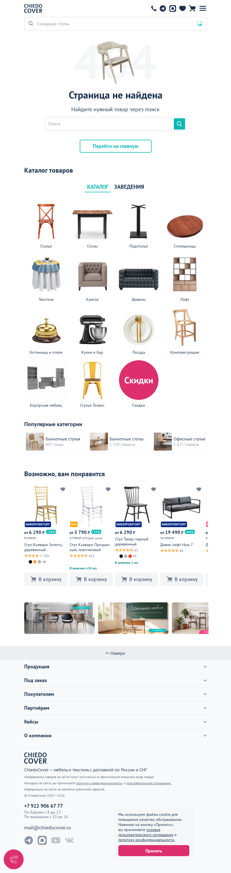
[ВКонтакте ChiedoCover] (69, 840)
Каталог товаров (48, 170)
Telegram (163, 8)
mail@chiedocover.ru (47, 827)
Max (172, 8)
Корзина (192, 8)
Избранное (182, 8)
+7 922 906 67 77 (153, 8)
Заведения (129, 186)
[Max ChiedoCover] (42, 840)
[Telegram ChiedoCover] (28, 840)
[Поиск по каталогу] (179, 124)
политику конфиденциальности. (146, 839)
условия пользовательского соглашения (145, 832)
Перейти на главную (115, 146)
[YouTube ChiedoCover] (55, 840)
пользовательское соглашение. (149, 783)
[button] (202, 8)
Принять (153, 851)
